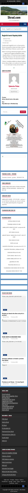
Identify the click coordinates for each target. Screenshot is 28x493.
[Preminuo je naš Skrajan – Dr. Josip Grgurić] (14, 372)
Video (25, 24)
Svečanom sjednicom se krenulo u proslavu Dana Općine (13, 359)
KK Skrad (4, 425)
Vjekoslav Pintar (6, 38)
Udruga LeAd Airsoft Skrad (9, 474)
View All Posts (14, 91)
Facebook (11, 483)
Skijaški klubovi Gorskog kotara (10, 403)
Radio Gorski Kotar (7, 462)
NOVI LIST (4, 465)
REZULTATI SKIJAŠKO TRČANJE (9, 453)
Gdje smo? (6, 479)
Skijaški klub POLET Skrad (8, 399)
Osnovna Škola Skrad (7, 408)
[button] (2, 24)
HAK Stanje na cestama (8, 459)
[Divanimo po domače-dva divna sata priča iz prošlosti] (14, 304)
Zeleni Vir (4, 440)
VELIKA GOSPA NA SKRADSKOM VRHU (11, 337)
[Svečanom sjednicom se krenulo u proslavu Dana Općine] (14, 349)
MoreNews (22, 489)
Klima (14, 481)
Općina (17, 479)
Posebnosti (5, 481)
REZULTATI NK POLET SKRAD (9, 471)
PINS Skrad (5, 419)
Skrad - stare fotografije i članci (10, 396)
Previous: (10, 98)
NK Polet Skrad (6, 397)
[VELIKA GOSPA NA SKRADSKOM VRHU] (14, 327)
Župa (18, 481)
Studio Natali (5, 437)
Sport (16, 483)
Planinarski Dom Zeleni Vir (8, 434)
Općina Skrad (5, 410)
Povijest (12, 479)
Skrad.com (14, 17)
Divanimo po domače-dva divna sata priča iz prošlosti (13, 314)
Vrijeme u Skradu (6, 456)
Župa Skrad (5, 404)
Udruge (10, 481)
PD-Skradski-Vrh (6, 428)
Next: (10, 102)
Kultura (22, 479)
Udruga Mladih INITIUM (8, 406)
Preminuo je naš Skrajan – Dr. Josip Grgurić (13, 382)
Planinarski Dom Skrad (8, 431)
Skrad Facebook (6, 394)
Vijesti (5, 309)
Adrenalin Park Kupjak (7, 468)
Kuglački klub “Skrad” (7, 401)
